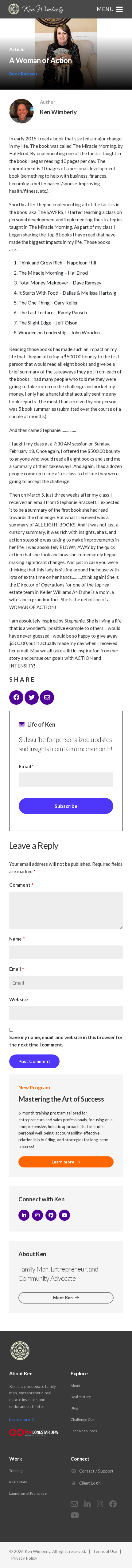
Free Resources (84, 1431)
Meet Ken (63, 1297)
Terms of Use (105, 1551)
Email (26, 766)
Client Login (89, 1483)
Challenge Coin (83, 1419)
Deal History (81, 1396)
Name (17, 938)
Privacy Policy (24, 1558)
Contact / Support (96, 1471)
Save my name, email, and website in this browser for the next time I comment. (65, 1040)
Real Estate (18, 1482)
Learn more (63, 1161)
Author (47, 102)
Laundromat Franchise (28, 1493)
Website (18, 999)
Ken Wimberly (42, 9)
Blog (74, 1408)
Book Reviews (23, 73)
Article (17, 49)
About (75, 1385)
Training (15, 1470)
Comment (21, 885)
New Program (34, 1087)
